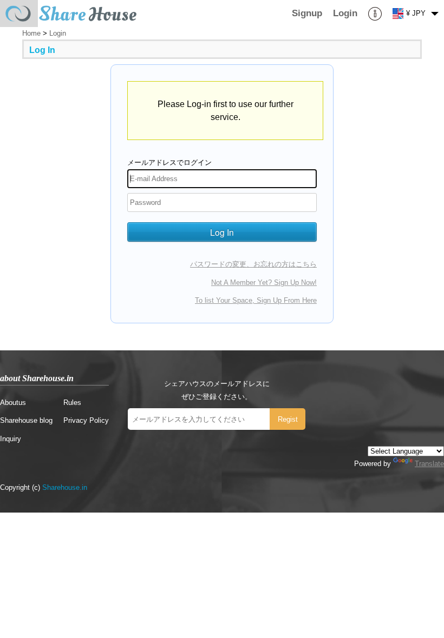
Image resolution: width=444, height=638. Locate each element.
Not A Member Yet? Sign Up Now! (264, 282)
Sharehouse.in (64, 487)
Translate (429, 464)
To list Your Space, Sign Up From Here (256, 300)
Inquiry (10, 439)
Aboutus (13, 402)
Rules (72, 402)
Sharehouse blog (26, 420)
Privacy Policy (86, 420)
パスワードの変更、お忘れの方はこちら (253, 264)
